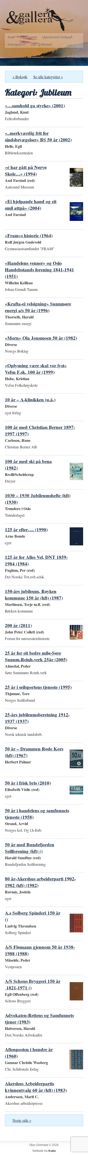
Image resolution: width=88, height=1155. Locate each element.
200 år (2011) (18, 625)
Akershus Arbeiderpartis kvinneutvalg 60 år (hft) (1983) (36, 1086)
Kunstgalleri (16, 44)
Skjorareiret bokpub (57, 36)
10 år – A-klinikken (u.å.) (30, 399)
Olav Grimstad (41, 44)
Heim (11, 36)
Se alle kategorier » (48, 76)
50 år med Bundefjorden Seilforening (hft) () (29, 847)
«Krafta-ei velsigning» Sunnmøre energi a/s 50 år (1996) (38, 307)
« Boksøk (19, 76)
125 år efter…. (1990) (26, 529)
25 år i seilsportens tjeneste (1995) (38, 687)
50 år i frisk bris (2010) (28, 783)
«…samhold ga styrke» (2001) (35, 105)
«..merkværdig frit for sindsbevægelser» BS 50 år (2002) (38, 136)
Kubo (52, 1151)
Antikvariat (28, 36)
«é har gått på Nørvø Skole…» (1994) (26, 170)
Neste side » (21, 1120)
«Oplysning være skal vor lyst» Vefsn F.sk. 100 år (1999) (36, 368)
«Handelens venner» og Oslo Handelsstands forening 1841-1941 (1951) (39, 269)
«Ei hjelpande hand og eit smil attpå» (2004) (30, 204)
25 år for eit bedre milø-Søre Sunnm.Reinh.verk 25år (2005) (36, 656)
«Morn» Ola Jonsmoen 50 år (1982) (41, 338)
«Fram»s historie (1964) (29, 235)
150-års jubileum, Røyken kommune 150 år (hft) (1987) (34, 594)
